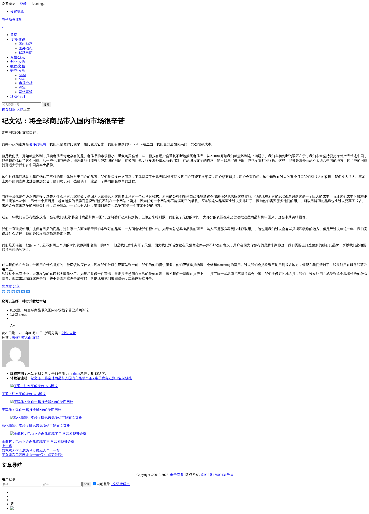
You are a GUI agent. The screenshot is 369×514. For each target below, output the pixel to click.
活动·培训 (17, 96)
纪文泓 (34, 337)
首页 (13, 35)
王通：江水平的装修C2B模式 (24, 394)
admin (76, 373)
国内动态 (25, 44)
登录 (23, 4)
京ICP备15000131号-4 (217, 475)
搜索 (46, 104)
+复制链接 (124, 378)
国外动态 (25, 48)
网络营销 (25, 92)
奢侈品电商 (37, 144)
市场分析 (25, 83)
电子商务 (177, 475)
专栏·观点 (17, 57)
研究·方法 (17, 70)
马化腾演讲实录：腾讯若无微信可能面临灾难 (36, 425)
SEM (22, 75)
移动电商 (25, 53)
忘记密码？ (120, 484)
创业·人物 (17, 62)
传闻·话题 (17, 39)
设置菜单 (17, 11)
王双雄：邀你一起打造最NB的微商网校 (31, 410)
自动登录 (103, 484)
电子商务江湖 (12, 19)
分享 (16, 286)
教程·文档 (17, 66)
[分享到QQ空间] (8, 291)
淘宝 (22, 87)
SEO (22, 79)
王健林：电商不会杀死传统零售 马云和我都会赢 (38, 441)
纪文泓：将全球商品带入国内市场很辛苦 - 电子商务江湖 (73, 378)
